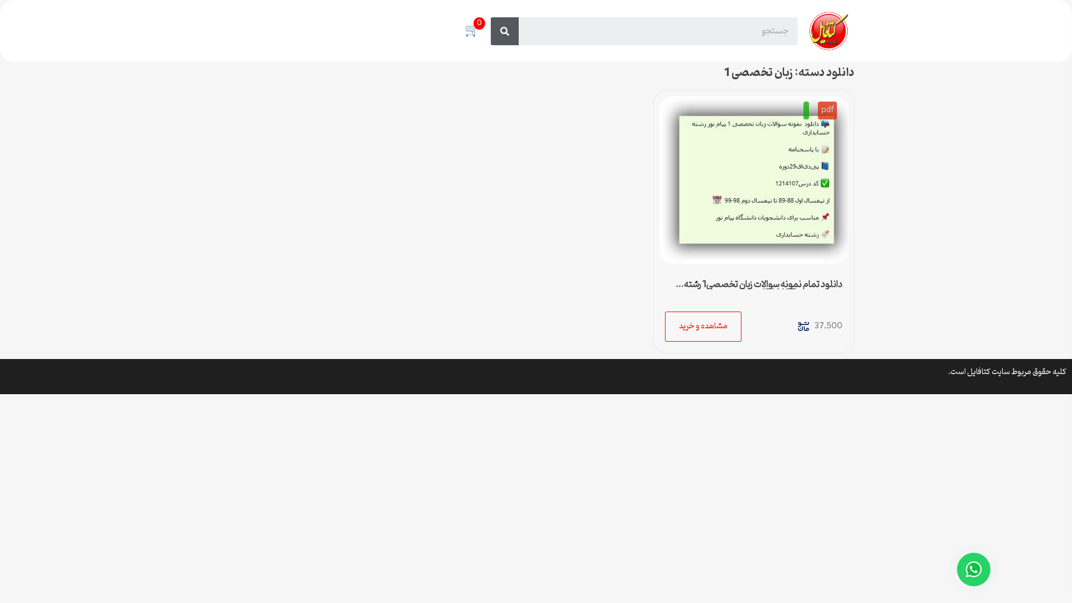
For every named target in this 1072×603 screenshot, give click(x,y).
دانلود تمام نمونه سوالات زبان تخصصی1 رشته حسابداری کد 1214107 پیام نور (763, 289)
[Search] (505, 31)
